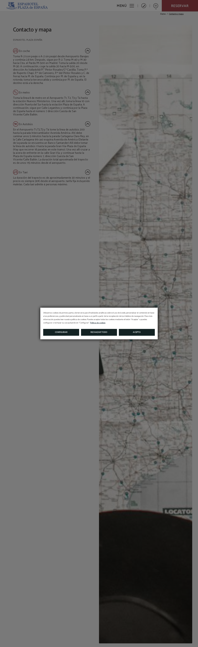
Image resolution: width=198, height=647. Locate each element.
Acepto (137, 332)
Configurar (61, 332)
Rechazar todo (99, 332)
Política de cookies (97, 323)
